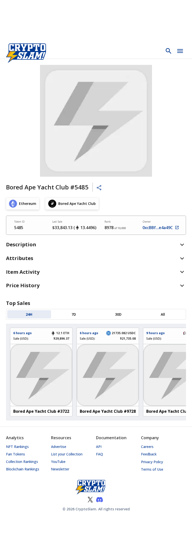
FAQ (99, 454)
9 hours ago (155, 333)
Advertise (58, 446)
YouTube (58, 461)
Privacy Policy (152, 461)
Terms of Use (152, 469)
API (99, 446)
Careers (147, 446)
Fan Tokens (15, 454)
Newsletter (60, 469)
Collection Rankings (22, 461)
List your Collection (66, 454)
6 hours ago (22, 333)
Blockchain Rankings (22, 469)
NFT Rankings (17, 446)
